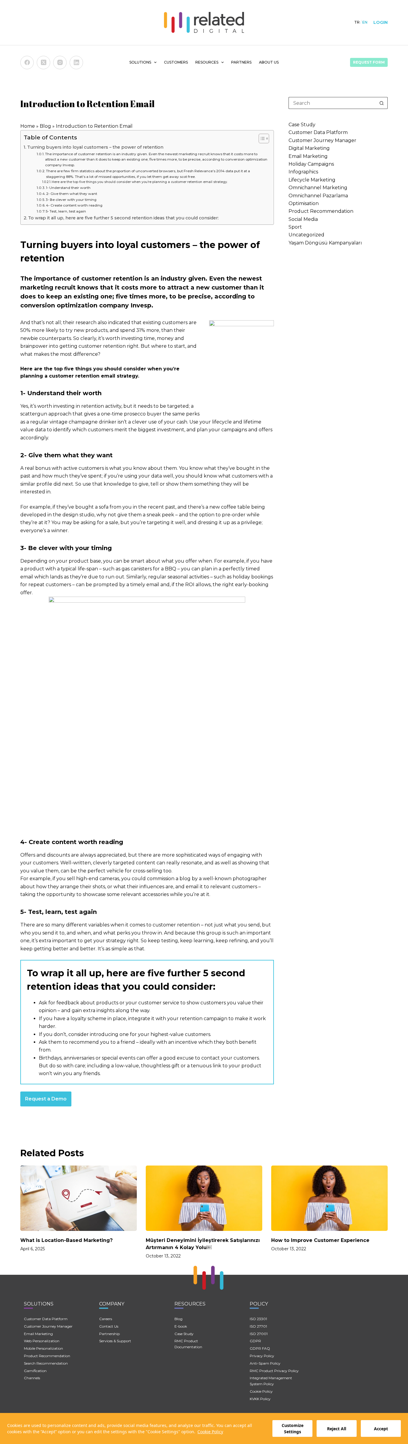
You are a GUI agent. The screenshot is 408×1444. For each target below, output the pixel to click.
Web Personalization (41, 1341)
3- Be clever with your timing (71, 200)
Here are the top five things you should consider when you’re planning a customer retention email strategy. (140, 182)
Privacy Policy (262, 1356)
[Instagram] (60, 62)
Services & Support (115, 1341)
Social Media (303, 219)
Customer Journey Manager (322, 140)
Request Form (369, 62)
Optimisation (304, 203)
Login (380, 22)
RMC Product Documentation (188, 1344)
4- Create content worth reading (74, 205)
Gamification (35, 1370)
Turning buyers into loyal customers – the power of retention (95, 147)
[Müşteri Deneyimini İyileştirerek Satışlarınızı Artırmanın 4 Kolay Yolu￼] (204, 1198)
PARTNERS (241, 62)
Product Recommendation (321, 211)
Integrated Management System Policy (271, 1381)
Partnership (109, 1333)
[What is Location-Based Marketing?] (78, 1198)
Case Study (302, 124)
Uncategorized (306, 235)
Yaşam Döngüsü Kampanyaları (325, 243)
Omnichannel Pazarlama (318, 195)
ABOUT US (269, 62)
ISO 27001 (259, 1333)
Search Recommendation (46, 1363)
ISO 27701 (258, 1326)
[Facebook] (27, 62)
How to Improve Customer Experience (320, 1240)
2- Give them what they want (71, 194)
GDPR (255, 1341)
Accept (381, 1428)
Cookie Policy (210, 1431)
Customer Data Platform (318, 132)
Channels (32, 1378)
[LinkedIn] (76, 62)
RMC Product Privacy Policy (274, 1370)
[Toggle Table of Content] (261, 138)
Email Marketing (308, 156)
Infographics (303, 172)
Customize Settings (292, 1428)
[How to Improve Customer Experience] (329, 1198)
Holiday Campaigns (311, 164)
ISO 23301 (258, 1319)
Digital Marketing (309, 148)
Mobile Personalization (43, 1348)
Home (27, 126)
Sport (295, 227)
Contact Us (108, 1326)
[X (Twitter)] (43, 62)
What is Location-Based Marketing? (66, 1240)
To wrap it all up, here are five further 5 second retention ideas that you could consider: (123, 218)
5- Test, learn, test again (66, 211)
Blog (45, 126)
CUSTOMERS (176, 62)
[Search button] (382, 103)
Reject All (336, 1428)
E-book (180, 1326)
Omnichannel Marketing (318, 187)
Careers (105, 1319)
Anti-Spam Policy (265, 1363)
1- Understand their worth (68, 188)
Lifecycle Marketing (312, 180)
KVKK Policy (260, 1399)
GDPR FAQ (260, 1348)
